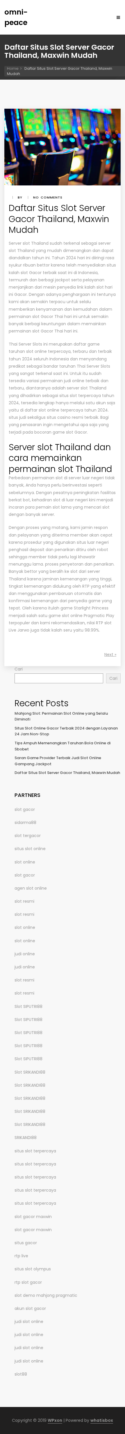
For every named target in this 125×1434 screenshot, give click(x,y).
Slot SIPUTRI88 (28, 1006)
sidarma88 (25, 822)
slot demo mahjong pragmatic (46, 1295)
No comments (48, 197)
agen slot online (31, 888)
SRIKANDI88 (26, 1137)
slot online (25, 862)
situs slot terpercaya (35, 1151)
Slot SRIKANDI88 (30, 1072)
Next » (110, 654)
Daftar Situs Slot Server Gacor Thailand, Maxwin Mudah (67, 772)
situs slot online (30, 849)
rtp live (21, 1256)
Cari (19, 669)
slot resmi (24, 901)
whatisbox (101, 1420)
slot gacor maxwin (33, 1217)
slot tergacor (28, 835)
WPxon (55, 1420)
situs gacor (26, 1243)
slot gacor (25, 809)
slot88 (21, 1374)
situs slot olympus (33, 1269)
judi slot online (29, 1321)
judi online (25, 954)
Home (13, 68)
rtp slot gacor (28, 1282)
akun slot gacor (30, 1308)
